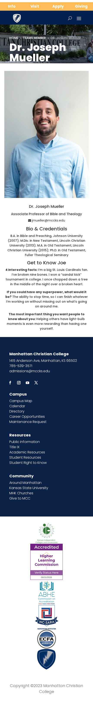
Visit (34, 6)
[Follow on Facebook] (10, 382)
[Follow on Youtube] (27, 382)
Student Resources (25, 457)
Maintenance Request (27, 421)
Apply (58, 6)
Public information (24, 441)
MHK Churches (21, 493)
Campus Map (20, 400)
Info (11, 6)
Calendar (17, 406)
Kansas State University (28, 487)
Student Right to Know (28, 462)
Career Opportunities (27, 416)
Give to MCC (19, 498)
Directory (16, 411)
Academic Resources (27, 452)
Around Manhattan (25, 482)
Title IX (14, 446)
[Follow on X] (36, 382)
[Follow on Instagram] (18, 382)
